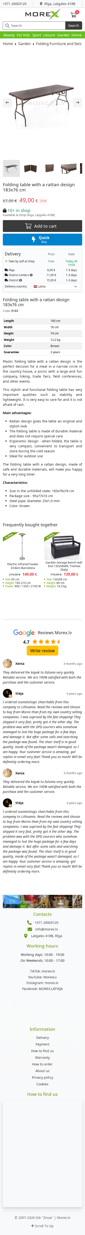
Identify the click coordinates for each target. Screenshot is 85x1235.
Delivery (42, 1037)
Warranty (42, 1057)
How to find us (42, 1051)
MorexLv (42, 977)
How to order (42, 1064)
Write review (42, 650)
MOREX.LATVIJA (42, 988)
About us (42, 1070)
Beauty (9, 34)
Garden (63, 34)
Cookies (42, 1084)
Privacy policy (42, 1077)
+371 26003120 (14, 3)
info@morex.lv (46, 929)
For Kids (23, 34)
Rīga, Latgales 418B (59, 3)
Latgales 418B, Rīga (46, 936)
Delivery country (16, 286)
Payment (42, 1044)
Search (73, 25)
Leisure (49, 34)
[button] (31, 275)
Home (76, 34)
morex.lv (42, 971)
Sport (36, 34)
